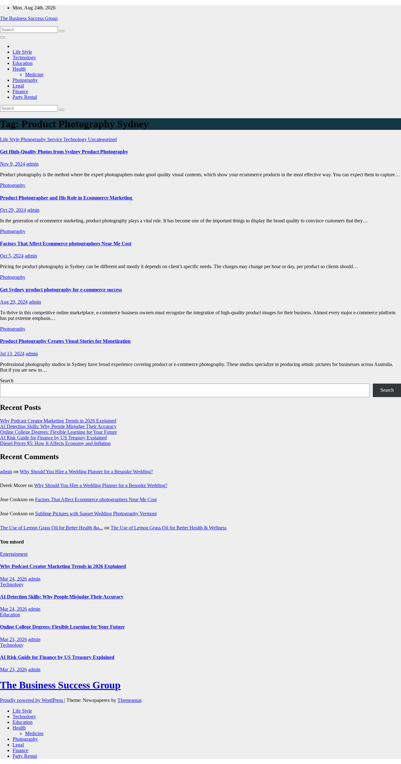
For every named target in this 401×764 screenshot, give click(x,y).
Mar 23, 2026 (13, 639)
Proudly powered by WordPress (32, 700)
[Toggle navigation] (2, 37)
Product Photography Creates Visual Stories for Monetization (65, 341)
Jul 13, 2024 (12, 353)
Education (23, 63)
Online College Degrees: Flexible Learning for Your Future (58, 432)
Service (55, 139)
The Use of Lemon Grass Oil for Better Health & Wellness (169, 527)
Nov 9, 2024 (12, 164)
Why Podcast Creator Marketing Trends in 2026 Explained (58, 420)
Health (19, 69)
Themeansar (129, 700)
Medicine (34, 74)
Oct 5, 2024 (11, 255)
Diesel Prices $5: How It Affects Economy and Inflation (55, 443)
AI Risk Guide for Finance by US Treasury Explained (53, 437)
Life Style (22, 52)
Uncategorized (102, 139)
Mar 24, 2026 (13, 578)
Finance (20, 91)
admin (32, 164)
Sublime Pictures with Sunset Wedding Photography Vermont (96, 513)
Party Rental (25, 97)
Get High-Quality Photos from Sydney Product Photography (64, 151)
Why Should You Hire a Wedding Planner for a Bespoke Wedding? (86, 471)
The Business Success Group (29, 18)
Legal (18, 85)
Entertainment (14, 554)
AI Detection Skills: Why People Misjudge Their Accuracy (58, 426)
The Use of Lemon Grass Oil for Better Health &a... (51, 527)
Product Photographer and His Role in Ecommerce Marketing (66, 197)
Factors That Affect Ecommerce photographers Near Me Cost (65, 243)
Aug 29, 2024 (14, 302)
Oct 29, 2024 (13, 210)
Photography (25, 80)
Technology (24, 57)
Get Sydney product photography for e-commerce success (61, 289)
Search (6, 380)
